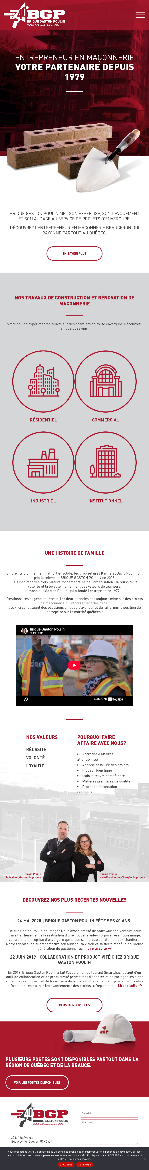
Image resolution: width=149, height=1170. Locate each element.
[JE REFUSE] (144, 1158)
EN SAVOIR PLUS (75, 254)
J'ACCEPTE (66, 1164)
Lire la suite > (99, 948)
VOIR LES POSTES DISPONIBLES (37, 1082)
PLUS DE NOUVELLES (74, 1005)
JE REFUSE (84, 1164)
